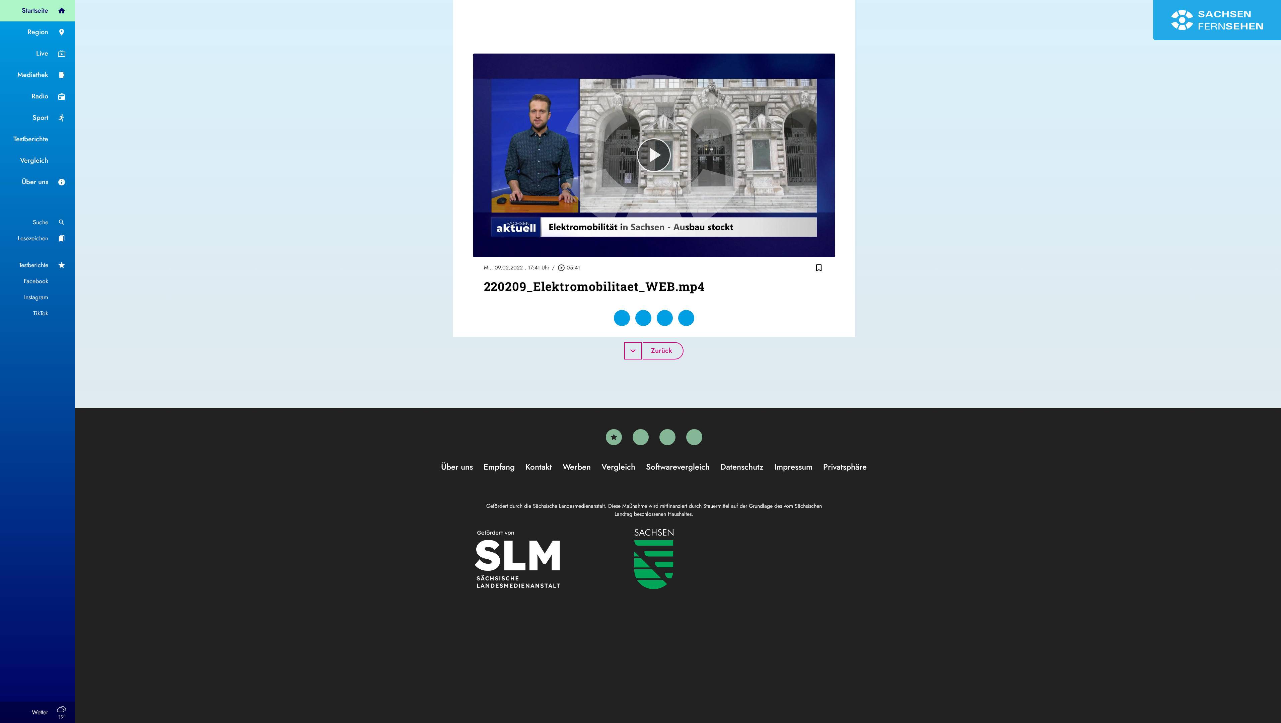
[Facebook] (641, 437)
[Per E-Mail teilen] (686, 318)
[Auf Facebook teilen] (622, 318)
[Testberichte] (614, 437)
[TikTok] (694, 437)
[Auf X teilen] (643, 318)
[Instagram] (667, 437)
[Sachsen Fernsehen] (1217, 20)
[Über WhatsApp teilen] (665, 318)
